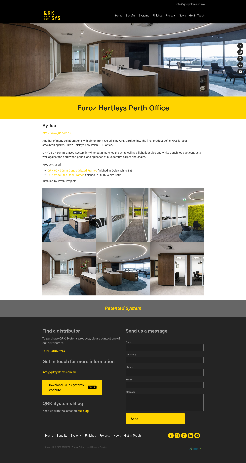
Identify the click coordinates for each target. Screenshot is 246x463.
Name (129, 342)
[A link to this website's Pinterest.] (240, 59)
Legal (88, 447)
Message (130, 392)
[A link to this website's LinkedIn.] (240, 65)
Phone (129, 367)
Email (129, 379)
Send (134, 418)
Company (131, 354)
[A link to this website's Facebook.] (240, 46)
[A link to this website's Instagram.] (240, 52)
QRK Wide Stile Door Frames (66, 175)
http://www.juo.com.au (56, 133)
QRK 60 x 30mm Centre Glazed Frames (72, 170)
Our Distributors (53, 351)
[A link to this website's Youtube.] (240, 71)
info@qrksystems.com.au (191, 4)
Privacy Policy (78, 447)
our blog (83, 411)
